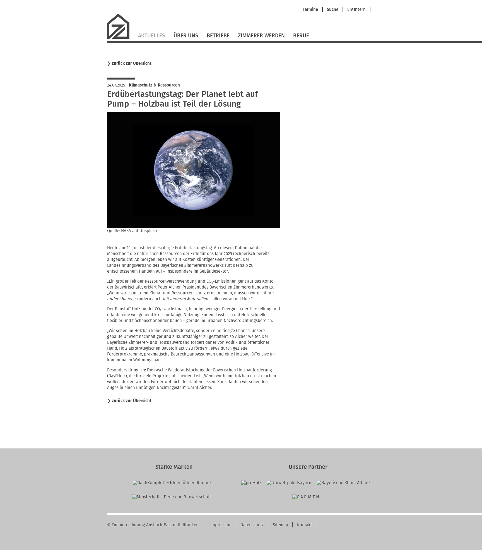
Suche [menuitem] (332, 9)
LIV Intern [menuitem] (356, 9)
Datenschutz (252, 524)
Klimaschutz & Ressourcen (154, 85)
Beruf (301, 35)
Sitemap (280, 524)
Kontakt (304, 524)
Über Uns (185, 35)
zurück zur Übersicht (131, 63)
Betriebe (218, 35)
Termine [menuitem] (310, 9)
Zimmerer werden (261, 35)
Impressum (221, 524)
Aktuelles (151, 35)
